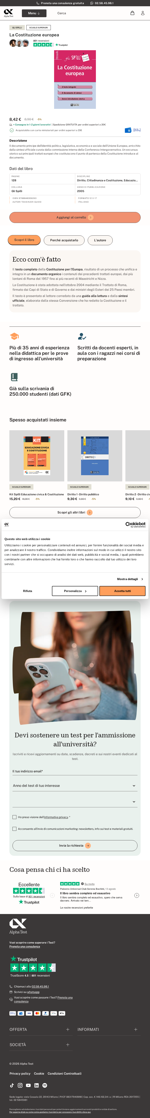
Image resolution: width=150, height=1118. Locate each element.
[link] (143, 13)
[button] (132, 13)
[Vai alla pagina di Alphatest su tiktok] (12, 1085)
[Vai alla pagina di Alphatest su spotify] (45, 1085)
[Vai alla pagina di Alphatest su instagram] (20, 1085)
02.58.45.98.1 (40, 986)
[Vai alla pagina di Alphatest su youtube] (28, 1085)
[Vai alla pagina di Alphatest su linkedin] (36, 1085)
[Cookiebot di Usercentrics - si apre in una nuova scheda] (128, 525)
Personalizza (73, 591)
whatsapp (33, 992)
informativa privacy (56, 817)
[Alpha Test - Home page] (8, 13)
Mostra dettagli (127, 579)
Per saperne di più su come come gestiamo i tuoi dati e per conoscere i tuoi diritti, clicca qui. (50, 1112)
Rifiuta (27, 591)
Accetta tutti (122, 591)
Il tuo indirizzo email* (27, 771)
